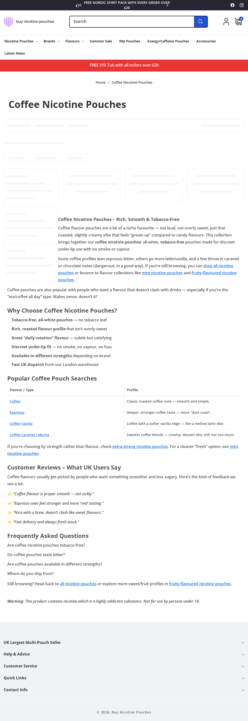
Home (101, 82)
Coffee (15, 401)
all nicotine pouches (78, 583)
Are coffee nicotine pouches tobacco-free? (46, 545)
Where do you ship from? (30, 573)
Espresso (17, 412)
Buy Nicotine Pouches (131, 712)
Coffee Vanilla (21, 423)
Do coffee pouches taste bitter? (36, 554)
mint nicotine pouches (162, 272)
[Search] (200, 21)
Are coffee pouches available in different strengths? (54, 564)
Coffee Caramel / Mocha (29, 434)
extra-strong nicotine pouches (140, 446)
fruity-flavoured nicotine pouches (200, 583)
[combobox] (138, 21)
